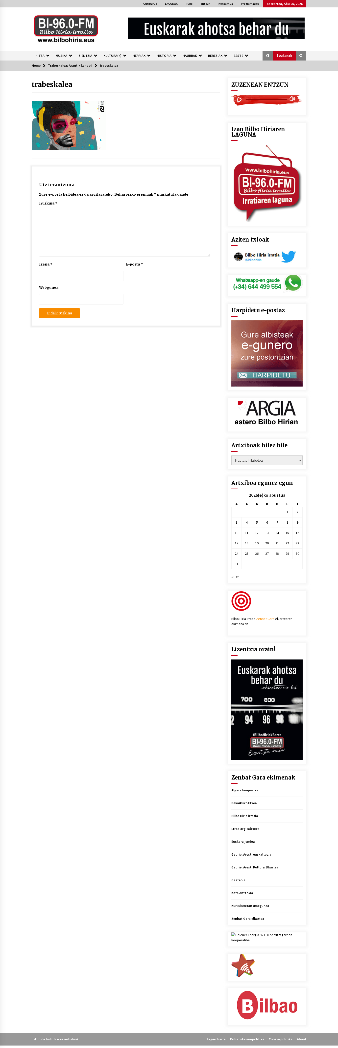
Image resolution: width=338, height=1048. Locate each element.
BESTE (238, 55)
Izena (45, 264)
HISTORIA (164, 55)
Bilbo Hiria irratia (244, 816)
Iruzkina (48, 203)
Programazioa (250, 3)
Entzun (205, 3)
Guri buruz (150, 3)
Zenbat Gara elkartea (247, 918)
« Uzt (235, 577)
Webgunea (48, 287)
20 (267, 543)
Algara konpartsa (244, 790)
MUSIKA (61, 55)
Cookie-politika (280, 1039)
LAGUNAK (171, 3)
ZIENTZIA (85, 55)
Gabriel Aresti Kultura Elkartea (254, 867)
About (301, 1039)
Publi (189, 3)
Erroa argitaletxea (245, 828)
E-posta (134, 264)
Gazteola (238, 880)
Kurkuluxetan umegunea (250, 906)
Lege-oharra (216, 1039)
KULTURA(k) (112, 55)
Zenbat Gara (265, 618)
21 (277, 543)
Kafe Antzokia (242, 893)
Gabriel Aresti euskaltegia (251, 854)
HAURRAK (190, 55)
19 (257, 543)
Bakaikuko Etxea (244, 803)
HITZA (40, 55)
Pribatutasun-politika (247, 1039)
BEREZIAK (215, 55)
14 (277, 533)
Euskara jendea (243, 841)
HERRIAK (139, 55)
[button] (268, 56)
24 (236, 553)
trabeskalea (52, 84)
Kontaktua (225, 3)
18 (246, 543)
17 (236, 543)
